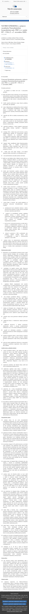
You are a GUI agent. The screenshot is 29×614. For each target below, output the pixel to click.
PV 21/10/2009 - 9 (9, 62)
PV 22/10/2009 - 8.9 (9, 68)
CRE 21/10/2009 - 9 (9, 64)
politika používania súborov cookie (19, 609)
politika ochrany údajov (6, 609)
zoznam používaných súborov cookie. (14, 611)
